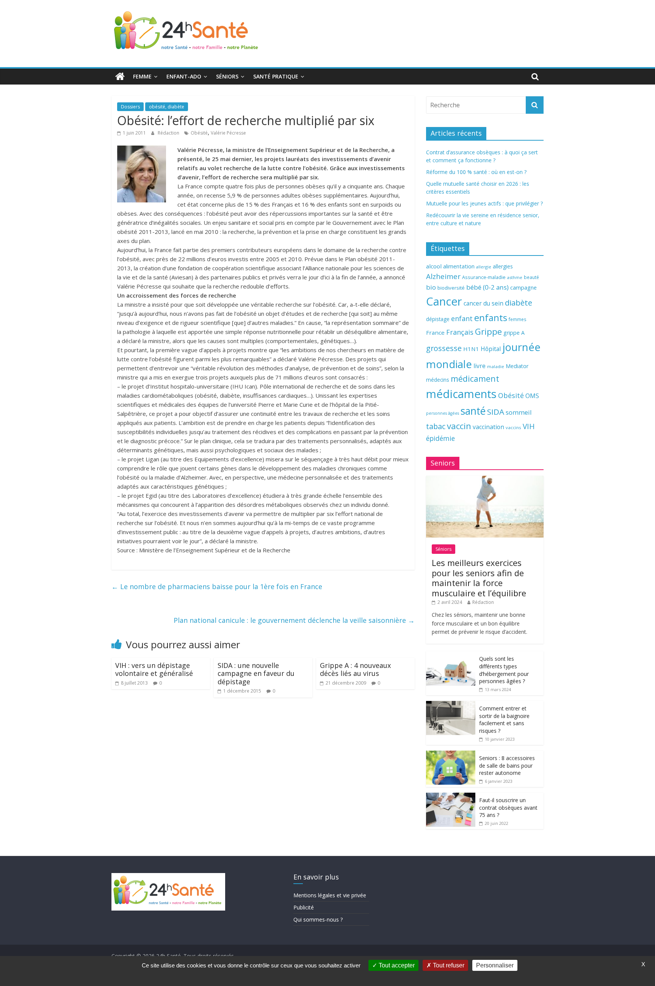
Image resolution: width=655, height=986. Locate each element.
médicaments (461, 393)
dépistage (438, 319)
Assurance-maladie (484, 277)
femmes (517, 319)
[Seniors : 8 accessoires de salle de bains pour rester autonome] (450, 754)
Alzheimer (443, 276)
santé (473, 411)
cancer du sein (483, 303)
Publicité (303, 907)
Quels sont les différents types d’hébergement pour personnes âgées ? (504, 670)
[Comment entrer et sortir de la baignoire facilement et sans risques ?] (450, 705)
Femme (142, 76)
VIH (529, 426)
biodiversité (451, 287)
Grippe (488, 331)
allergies (503, 266)
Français (459, 332)
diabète (518, 302)
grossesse (444, 348)
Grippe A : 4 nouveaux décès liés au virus (355, 669)
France (435, 332)
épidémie (440, 438)
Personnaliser (495, 965)
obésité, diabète (166, 106)
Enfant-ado (183, 76)
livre (479, 366)
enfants (490, 317)
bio (431, 287)
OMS (532, 395)
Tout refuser (447, 965)
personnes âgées (442, 413)
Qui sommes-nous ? (318, 919)
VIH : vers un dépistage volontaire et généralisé (154, 669)
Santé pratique (275, 76)
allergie (483, 267)
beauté (531, 277)
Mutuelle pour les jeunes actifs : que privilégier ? (484, 203)
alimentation (459, 266)
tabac (435, 426)
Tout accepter (396, 965)
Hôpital (491, 349)
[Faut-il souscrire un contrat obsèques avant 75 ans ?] (450, 796)
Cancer (444, 301)
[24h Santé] (119, 77)
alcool (434, 266)
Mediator (517, 366)
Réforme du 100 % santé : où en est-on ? (476, 172)
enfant (462, 318)
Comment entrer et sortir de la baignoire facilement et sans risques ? (504, 719)
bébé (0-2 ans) (487, 287)
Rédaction (169, 133)
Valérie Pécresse (228, 133)
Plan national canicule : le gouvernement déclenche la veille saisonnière (294, 620)
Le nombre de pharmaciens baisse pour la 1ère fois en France (216, 586)
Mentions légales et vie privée (329, 895)
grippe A (514, 332)
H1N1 (471, 349)
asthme (514, 277)
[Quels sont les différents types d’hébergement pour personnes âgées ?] (450, 655)
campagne (523, 287)
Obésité (199, 133)
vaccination (488, 427)
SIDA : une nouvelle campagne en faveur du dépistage (256, 673)
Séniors (227, 76)
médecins (437, 379)
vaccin (459, 426)
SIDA (495, 411)
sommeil (518, 412)
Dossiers (130, 106)
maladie (495, 366)
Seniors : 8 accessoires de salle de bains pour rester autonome (507, 765)
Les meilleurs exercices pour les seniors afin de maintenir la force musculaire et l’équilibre (479, 577)
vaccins (513, 427)
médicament (475, 378)
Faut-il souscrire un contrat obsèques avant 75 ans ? (508, 807)
